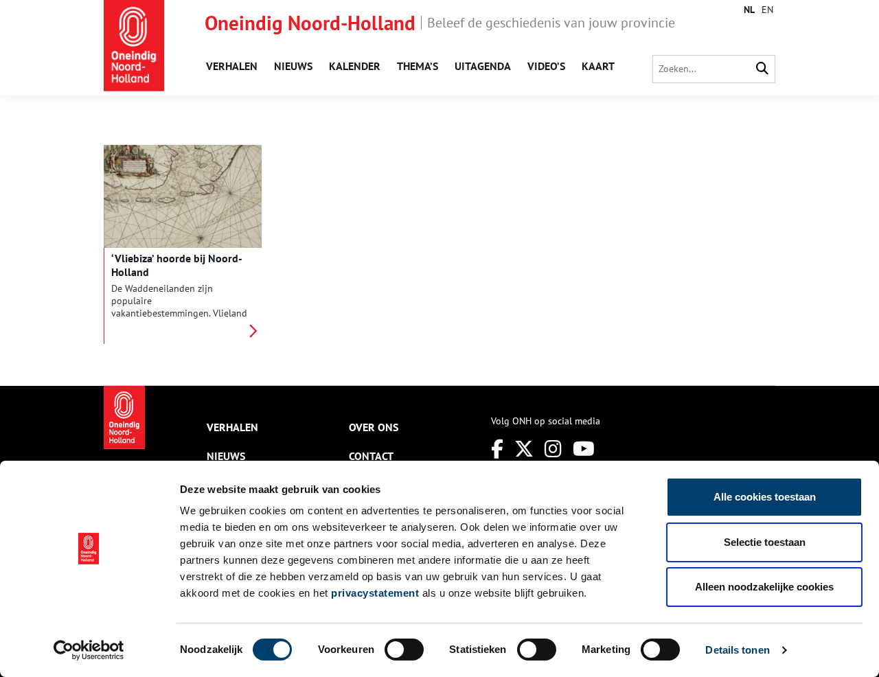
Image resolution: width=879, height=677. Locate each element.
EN (767, 9)
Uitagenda (483, 66)
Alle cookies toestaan (765, 497)
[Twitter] (524, 448)
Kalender (354, 66)
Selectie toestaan (765, 542)
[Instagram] (553, 448)
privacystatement (375, 593)
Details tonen (737, 650)
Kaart (598, 66)
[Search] (762, 69)
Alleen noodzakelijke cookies (764, 587)
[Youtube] (584, 448)
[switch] (404, 650)
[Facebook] (497, 448)
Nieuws (293, 66)
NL (749, 9)
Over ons (373, 427)
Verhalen (232, 66)
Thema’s (417, 66)
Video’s (546, 66)
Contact (371, 456)
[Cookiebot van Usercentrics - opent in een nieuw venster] (89, 650)
